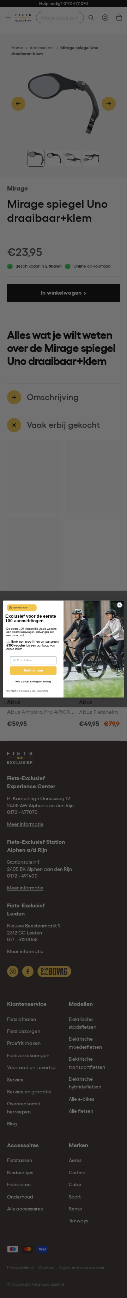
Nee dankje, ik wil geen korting (33, 681)
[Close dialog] (119, 604)
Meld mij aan (33, 670)
